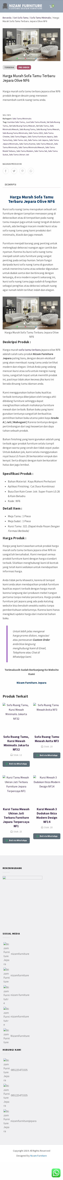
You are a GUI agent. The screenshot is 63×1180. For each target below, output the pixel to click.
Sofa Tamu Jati (20, 140)
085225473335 (19, 1070)
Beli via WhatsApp (18, 763)
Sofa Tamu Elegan (18, 136)
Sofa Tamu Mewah (44, 143)
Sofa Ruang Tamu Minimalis (15, 133)
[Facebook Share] (6, 171)
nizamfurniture (20, 953)
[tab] (11, 185)
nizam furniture (19, 995)
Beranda (7, 17)
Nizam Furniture (38, 1155)
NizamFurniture (20, 1036)
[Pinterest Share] (22, 171)
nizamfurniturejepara (23, 1121)
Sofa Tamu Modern (24, 151)
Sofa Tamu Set (40, 151)
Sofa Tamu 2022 (36, 133)
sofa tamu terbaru (30, 349)
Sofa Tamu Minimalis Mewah (31, 147)
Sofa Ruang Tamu (27, 129)
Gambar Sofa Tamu (16, 122)
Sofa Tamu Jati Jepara (38, 140)
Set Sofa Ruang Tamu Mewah (22, 125)
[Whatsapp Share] (31, 171)
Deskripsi (10, 184)
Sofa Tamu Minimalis (40, 17)
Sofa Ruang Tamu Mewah (47, 129)
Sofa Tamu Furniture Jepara (40, 136)
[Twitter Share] (14, 171)
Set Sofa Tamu (20, 17)
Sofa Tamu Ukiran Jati (19, 154)
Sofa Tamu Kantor (27, 143)
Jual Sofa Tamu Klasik (36, 122)
